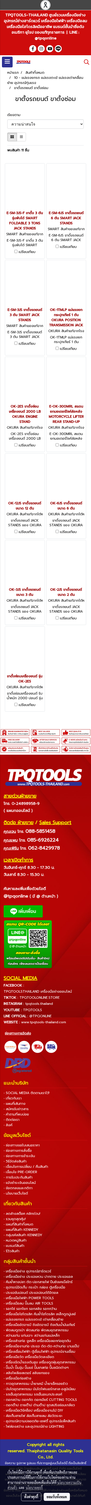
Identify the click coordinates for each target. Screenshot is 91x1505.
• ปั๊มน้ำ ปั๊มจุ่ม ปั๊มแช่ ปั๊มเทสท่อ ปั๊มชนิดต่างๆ (36, 1367)
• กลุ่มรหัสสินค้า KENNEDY (23, 1235)
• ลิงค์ (8, 1125)
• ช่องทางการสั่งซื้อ (18, 1150)
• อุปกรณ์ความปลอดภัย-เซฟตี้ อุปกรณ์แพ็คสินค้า (40, 1421)
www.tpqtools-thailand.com (43, 1022)
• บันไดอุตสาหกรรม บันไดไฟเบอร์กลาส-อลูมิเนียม (39, 1389)
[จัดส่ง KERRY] (10, 1047)
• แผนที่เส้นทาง (14, 1103)
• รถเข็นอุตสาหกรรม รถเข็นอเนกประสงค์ (33, 1394)
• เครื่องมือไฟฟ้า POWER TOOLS (29, 1298)
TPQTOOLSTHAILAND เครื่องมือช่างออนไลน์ (38, 991)
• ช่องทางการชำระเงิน (19, 1156)
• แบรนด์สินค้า (14, 1245)
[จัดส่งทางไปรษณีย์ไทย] (24, 1047)
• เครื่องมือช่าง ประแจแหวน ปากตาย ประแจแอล (38, 1276)
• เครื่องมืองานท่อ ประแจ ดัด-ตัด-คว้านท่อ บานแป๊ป (41, 1346)
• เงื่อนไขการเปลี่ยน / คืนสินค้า (26, 1166)
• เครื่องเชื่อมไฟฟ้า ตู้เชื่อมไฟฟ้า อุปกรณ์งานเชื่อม (39, 1351)
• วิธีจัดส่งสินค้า (15, 1161)
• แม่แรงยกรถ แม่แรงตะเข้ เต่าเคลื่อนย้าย (33, 1319)
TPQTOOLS (32, 1010)
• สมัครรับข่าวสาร (16, 1109)
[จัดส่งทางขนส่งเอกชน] (51, 1047)
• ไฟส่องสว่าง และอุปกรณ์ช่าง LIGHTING (34, 1426)
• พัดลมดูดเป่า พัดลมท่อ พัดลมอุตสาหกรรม (36, 1330)
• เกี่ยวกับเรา (13, 1098)
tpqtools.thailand (39, 1003)
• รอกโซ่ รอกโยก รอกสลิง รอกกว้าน (30, 1308)
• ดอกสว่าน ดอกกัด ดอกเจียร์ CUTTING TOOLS (40, 1399)
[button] (85, 62)
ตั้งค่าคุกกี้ (31, 1497)
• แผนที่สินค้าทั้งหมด (18, 1224)
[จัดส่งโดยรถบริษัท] (37, 1047)
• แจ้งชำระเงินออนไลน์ (20, 1182)
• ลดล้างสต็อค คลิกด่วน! (22, 1213)
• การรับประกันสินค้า (18, 1177)
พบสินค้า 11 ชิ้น (18, 150)
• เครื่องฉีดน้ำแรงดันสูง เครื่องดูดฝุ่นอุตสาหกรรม (39, 1362)
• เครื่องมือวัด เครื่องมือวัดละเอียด (29, 1357)
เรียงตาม (15, 115)
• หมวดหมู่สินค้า (15, 1240)
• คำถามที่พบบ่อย (16, 1114)
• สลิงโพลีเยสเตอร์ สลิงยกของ (27, 1373)
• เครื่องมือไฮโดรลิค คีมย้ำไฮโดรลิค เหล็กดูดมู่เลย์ (40, 1314)
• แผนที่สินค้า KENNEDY (21, 1229)
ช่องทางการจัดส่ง (18, 1033)
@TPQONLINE (40, 1016)
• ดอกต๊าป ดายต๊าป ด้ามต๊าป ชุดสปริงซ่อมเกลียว (39, 1405)
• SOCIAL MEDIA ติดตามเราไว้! (27, 1093)
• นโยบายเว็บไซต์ (16, 1193)
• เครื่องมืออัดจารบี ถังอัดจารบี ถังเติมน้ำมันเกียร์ (39, 1324)
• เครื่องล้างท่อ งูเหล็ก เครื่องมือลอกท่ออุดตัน (37, 1340)
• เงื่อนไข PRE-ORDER (20, 1172)
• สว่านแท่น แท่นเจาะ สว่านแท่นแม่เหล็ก (32, 1335)
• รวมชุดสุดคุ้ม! (15, 1219)
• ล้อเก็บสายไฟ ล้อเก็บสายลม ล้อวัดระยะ (33, 1415)
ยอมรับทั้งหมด (57, 1497)
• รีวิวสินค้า (11, 1251)
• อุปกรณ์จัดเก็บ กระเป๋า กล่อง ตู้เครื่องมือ (34, 1287)
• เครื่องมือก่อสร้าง (17, 1378)
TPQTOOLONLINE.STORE (39, 997)
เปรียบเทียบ (27, 252)
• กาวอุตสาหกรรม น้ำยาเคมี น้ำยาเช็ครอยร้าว (36, 1383)
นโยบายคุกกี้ (34, 1487)
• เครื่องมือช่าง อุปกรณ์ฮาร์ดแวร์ (27, 1271)
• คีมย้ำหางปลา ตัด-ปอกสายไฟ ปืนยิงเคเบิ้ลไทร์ (38, 1282)
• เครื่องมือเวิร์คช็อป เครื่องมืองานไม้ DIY (33, 1410)
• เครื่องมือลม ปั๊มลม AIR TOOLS (28, 1303)
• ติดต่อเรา (11, 1119)
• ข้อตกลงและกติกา (18, 1188)
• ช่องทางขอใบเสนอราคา (22, 1145)
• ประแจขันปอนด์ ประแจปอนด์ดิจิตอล (31, 1292)
